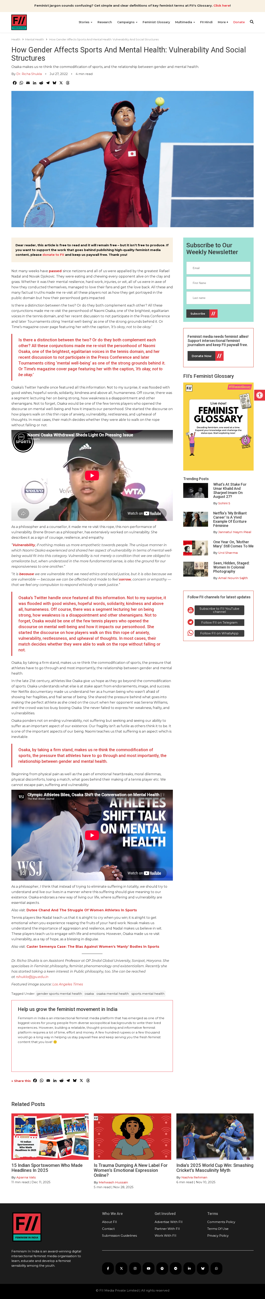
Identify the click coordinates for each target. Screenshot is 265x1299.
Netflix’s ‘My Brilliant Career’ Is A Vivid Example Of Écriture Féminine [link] (230, 519)
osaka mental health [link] (112, 994)
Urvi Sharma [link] (228, 553)
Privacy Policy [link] (218, 1235)
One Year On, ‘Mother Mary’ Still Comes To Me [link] (233, 544)
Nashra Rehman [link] (194, 1177)
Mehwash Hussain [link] (113, 1182)
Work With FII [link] (165, 1235)
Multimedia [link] (184, 22)
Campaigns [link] (126, 22)
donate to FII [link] (53, 255)
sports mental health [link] (147, 994)
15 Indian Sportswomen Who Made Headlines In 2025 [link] (47, 1168)
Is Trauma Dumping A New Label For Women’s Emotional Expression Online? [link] (131, 1170)
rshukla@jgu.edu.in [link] (32, 977)
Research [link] (105, 22)
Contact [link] (108, 1229)
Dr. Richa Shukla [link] (29, 74)
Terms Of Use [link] (218, 1229)
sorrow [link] (125, 579)
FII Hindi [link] (206, 22)
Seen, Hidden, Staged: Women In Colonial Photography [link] (231, 567)
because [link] (26, 574)
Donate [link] (239, 22)
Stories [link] (84, 22)
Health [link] (15, 39)
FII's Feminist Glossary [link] (208, 376)
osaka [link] (89, 994)
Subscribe (197, 313)
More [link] (222, 22)
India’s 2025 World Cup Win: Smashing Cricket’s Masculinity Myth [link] (214, 1168)
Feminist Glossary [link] (156, 22)
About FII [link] (109, 1222)
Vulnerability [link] (24, 545)
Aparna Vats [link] (26, 1177)
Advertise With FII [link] (169, 1222)
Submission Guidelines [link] (119, 1235)
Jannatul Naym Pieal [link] (234, 532)
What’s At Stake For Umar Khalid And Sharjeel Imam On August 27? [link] (230, 490)
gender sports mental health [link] (59, 994)
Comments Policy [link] (221, 1222)
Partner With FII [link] (167, 1229)
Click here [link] (221, 5)
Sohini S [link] (224, 503)
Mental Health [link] (34, 39)
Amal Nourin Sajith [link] (233, 578)
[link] (259, 395)
